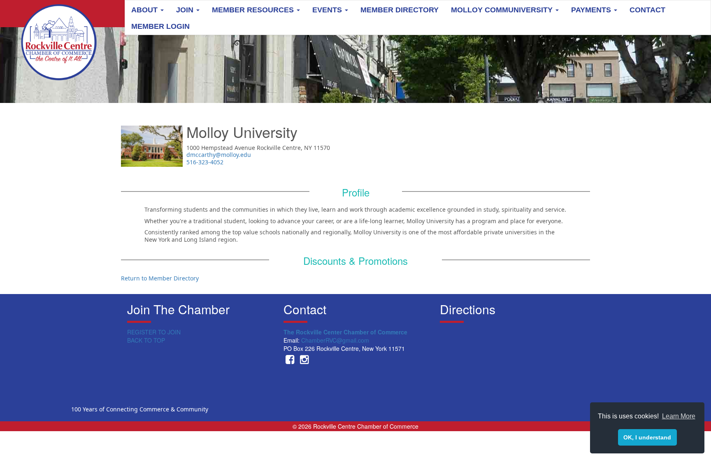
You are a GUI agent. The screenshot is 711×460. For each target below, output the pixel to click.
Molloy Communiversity (503, 10)
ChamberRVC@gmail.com (335, 340)
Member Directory (399, 10)
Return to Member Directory (160, 278)
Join (185, 10)
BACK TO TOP (146, 340)
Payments (592, 10)
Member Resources (254, 10)
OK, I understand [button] (647, 437)
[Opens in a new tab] (289, 361)
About (145, 10)
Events (328, 10)
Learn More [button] (678, 416)
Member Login (160, 26)
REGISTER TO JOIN (154, 332)
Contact (647, 10)
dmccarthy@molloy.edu (218, 155)
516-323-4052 (204, 162)
